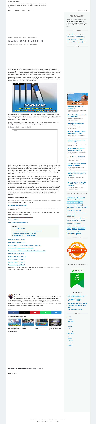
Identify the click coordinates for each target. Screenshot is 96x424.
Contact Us (63, 419)
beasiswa (77, 199)
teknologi (70, 326)
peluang (79, 41)
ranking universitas (80, 225)
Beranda (10, 10)
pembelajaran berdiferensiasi (73, 218)
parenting (70, 331)
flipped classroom (71, 205)
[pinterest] (35, 312)
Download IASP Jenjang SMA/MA (16, 259)
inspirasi (70, 319)
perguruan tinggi (70, 36)
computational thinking (72, 202)
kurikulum (80, 39)
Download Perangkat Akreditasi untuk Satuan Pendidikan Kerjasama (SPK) (27, 251)
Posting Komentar (33, 44)
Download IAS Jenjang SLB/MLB (16, 265)
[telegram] (56, 312)
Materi (23, 10)
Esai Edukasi (14, 1)
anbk (78, 197)
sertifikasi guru (81, 228)
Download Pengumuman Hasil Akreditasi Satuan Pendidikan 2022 (24, 245)
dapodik (81, 202)
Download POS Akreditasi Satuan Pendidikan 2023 (21, 248)
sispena (73, 231)
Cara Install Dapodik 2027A (19, 228)
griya (69, 335)
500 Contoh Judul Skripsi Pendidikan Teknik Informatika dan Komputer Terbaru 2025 (77, 183)
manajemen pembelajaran (73, 212)
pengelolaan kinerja (71, 220)
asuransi (70, 343)
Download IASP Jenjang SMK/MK (16, 262)
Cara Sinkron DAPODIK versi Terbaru (77, 303)
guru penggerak (70, 207)
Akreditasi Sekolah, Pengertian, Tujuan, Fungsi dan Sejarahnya (55, 328)
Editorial (30, 10)
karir (69, 328)
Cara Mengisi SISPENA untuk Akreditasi (18, 222)
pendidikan (84, 218)
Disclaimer (43, 419)
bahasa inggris (70, 199)
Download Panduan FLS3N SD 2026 (77, 157)
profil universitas (70, 225)
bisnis (69, 316)
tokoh (84, 41)
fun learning (79, 205)
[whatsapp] (45, 312)
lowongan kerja (77, 210)
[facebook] (13, 312)
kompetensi (69, 210)
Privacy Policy (50, 419)
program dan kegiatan (78, 34)
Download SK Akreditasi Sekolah (16, 239)
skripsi (78, 231)
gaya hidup (71, 333)
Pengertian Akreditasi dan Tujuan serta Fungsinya (20, 217)
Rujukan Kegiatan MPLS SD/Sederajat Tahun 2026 (24, 235)
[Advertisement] (34, 25)
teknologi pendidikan (71, 41)
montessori (82, 212)
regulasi (69, 228)
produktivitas (70, 223)
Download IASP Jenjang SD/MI (16, 253)
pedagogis (69, 34)
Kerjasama (56, 419)
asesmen (83, 197)
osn (73, 215)
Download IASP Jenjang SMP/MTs (17, 256)
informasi (78, 207)
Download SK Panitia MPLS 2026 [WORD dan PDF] (24, 233)
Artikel (17, 10)
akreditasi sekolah (71, 197)
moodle (68, 215)
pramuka (83, 220)
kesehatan (70, 340)
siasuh (68, 231)
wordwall (79, 233)
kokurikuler (84, 207)
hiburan (70, 324)
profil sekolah (78, 223)
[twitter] (24, 312)
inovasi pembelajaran (72, 39)
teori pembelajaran (71, 233)
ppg (78, 220)
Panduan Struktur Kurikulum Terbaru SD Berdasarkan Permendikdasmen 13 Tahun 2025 (77, 173)
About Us (38, 419)
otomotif (70, 338)
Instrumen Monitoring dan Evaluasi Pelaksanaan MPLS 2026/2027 (28, 231)
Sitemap (32, 419)
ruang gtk (74, 228)
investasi (70, 345)
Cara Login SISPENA (13, 219)
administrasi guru (80, 36)
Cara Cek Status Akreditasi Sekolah (17, 242)
